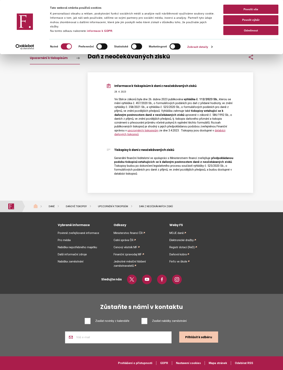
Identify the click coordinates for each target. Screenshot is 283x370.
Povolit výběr (251, 19)
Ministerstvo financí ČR (128, 233)
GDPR (164, 363)
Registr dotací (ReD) (182, 247)
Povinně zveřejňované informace (78, 233)
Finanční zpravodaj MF (128, 254)
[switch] (101, 46)
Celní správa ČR (123, 240)
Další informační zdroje (72, 254)
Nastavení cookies (188, 363)
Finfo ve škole (178, 261)
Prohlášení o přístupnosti (135, 363)
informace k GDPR (99, 30)
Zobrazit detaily (197, 46)
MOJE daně (176, 233)
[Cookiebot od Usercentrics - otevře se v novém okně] (25, 47)
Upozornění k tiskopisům (49, 58)
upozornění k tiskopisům (142, 130)
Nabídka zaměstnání (70, 261)
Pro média (64, 240)
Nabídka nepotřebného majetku (77, 247)
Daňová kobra (178, 254)
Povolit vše (251, 9)
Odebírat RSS (244, 363)
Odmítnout (251, 30)
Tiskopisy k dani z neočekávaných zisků (144, 150)
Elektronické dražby (181, 240)
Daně (52, 206)
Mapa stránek (218, 363)
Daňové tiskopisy (76, 206)
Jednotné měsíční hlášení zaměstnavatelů (130, 263)
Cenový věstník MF (125, 247)
